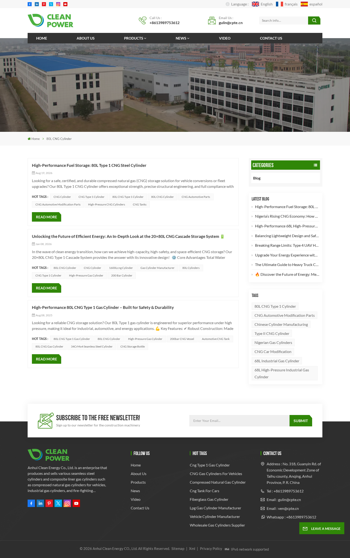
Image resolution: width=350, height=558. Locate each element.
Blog (256, 178)
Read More (46, 217)
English (267, 4)
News (181, 38)
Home (41, 38)
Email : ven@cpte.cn (283, 508)
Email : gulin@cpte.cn (284, 499)
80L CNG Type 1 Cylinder (275, 306)
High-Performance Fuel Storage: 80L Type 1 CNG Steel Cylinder (287, 206)
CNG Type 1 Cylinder (92, 197)
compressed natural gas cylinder (218, 482)
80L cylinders (191, 268)
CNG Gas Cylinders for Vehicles (216, 473)
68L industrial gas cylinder (277, 360)
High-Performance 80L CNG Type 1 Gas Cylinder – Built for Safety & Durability (103, 307)
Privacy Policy (211, 548)
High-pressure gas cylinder (86, 275)
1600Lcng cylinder (121, 268)
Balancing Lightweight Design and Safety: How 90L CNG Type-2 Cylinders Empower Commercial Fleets (287, 235)
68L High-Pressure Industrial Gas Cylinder (282, 373)
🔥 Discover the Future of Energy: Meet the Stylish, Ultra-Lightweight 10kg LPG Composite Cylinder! (287, 274)
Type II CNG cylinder (272, 333)
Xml (192, 548)
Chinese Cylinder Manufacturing (281, 324)
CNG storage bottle (132, 346)
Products (133, 38)
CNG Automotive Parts (196, 197)
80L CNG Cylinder (162, 197)
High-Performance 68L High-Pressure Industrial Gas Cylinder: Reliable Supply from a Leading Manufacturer (287, 226)
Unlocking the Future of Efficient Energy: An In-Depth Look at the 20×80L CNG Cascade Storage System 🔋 (128, 236)
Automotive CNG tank (216, 339)
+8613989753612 (165, 22)
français (291, 4)
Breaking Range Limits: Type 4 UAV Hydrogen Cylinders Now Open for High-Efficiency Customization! (287, 245)
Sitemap (177, 548)
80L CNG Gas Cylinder (49, 346)
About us (86, 38)
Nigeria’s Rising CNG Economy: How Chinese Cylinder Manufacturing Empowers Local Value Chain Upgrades (287, 216)
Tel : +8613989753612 (285, 491)
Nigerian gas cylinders (273, 342)
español (316, 4)
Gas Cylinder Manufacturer (157, 268)
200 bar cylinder (121, 275)
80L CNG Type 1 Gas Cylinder (72, 339)
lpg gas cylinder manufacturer (215, 508)
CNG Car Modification (273, 351)
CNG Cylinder (62, 197)
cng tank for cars (204, 490)
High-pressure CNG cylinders (106, 204)
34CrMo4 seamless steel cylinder (92, 346)
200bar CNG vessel (182, 339)
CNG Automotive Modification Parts (285, 315)
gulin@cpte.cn (231, 22)
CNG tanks (139, 204)
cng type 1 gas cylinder (210, 465)
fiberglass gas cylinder (209, 499)
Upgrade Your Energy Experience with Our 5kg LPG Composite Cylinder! (287, 255)
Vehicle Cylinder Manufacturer (215, 516)
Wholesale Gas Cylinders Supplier (217, 525)
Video (224, 38)
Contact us (271, 38)
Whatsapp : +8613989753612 (291, 517)
